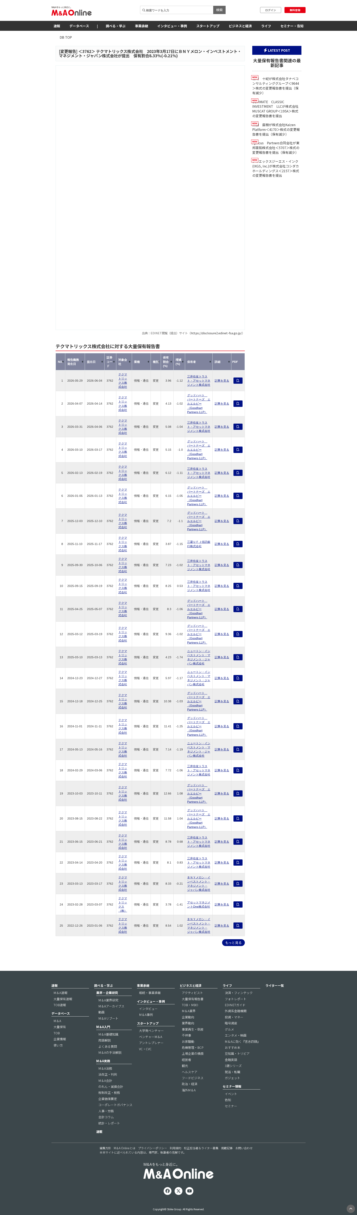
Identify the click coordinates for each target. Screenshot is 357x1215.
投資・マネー (234, 1017)
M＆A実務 (103, 1061)
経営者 (186, 1059)
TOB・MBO (190, 1005)
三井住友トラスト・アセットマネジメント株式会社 (198, 380)
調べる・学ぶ (116, 25)
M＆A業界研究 (108, 1000)
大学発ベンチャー (151, 1030)
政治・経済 (189, 1084)
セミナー (231, 1106)
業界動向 (188, 1023)
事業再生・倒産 (192, 1029)
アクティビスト (192, 992)
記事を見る (222, 380)
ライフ (266, 25)
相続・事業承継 (150, 992)
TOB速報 (60, 1005)
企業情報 (60, 1039)
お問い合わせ (244, 1148)
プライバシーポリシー (152, 1148)
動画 (101, 1012)
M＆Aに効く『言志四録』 (242, 1041)
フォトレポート (235, 999)
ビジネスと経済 (240, 25)
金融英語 (231, 1059)
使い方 (58, 1045)
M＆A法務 (105, 1068)
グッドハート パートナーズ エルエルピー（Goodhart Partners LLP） (198, 403)
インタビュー (148, 1008)
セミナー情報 (232, 1086)
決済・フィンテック (239, 992)
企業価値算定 (107, 1099)
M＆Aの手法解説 (109, 1052)
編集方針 (105, 1148)
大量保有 (60, 1027)
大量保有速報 (63, 999)
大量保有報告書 (192, 999)
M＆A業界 (189, 1011)
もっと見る (233, 942)
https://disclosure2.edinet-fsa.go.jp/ (216, 333)
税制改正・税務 (109, 1092)
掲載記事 (227, 1148)
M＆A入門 (103, 1027)
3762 (86, 51)
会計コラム (106, 1117)
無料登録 (295, 10)
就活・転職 (232, 1072)
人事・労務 (106, 1111)
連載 (99, 1131)
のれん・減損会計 (110, 1086)
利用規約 (175, 1148)
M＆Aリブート (108, 1018)
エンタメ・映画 (235, 1035)
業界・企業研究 (107, 992)
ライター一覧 (274, 985)
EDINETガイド (235, 1005)
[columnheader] (60, 361)
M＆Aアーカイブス (111, 1006)
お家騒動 (188, 1041)
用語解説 (104, 1040)
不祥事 (186, 1035)
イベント (231, 1094)
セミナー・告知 (291, 25)
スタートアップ (207, 25)
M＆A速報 (60, 992)
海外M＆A (189, 1090)
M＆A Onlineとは (124, 1148)
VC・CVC (145, 1049)
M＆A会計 (105, 1080)
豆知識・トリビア (237, 1053)
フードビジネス (192, 1078)
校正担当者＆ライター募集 (201, 1148)
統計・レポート (109, 1123)
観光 (185, 1065)
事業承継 (141, 25)
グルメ (229, 1029)
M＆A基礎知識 (108, 1034)
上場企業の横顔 (192, 1053)
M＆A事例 (146, 1014)
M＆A (57, 1021)
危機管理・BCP (192, 1047)
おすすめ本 (232, 1047)
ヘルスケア (189, 1072)
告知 (228, 1100)
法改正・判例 (107, 1074)
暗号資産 (231, 1023)
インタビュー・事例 (172, 25)
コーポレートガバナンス (115, 1105)
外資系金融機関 (235, 1011)
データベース (79, 25)
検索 (219, 9)
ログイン (270, 10)
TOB (57, 1033)
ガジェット (232, 1078)
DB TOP (66, 37)
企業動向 (188, 1017)
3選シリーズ (233, 1065)
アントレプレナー (151, 1043)
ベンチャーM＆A (150, 1037)
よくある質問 (107, 1046)
